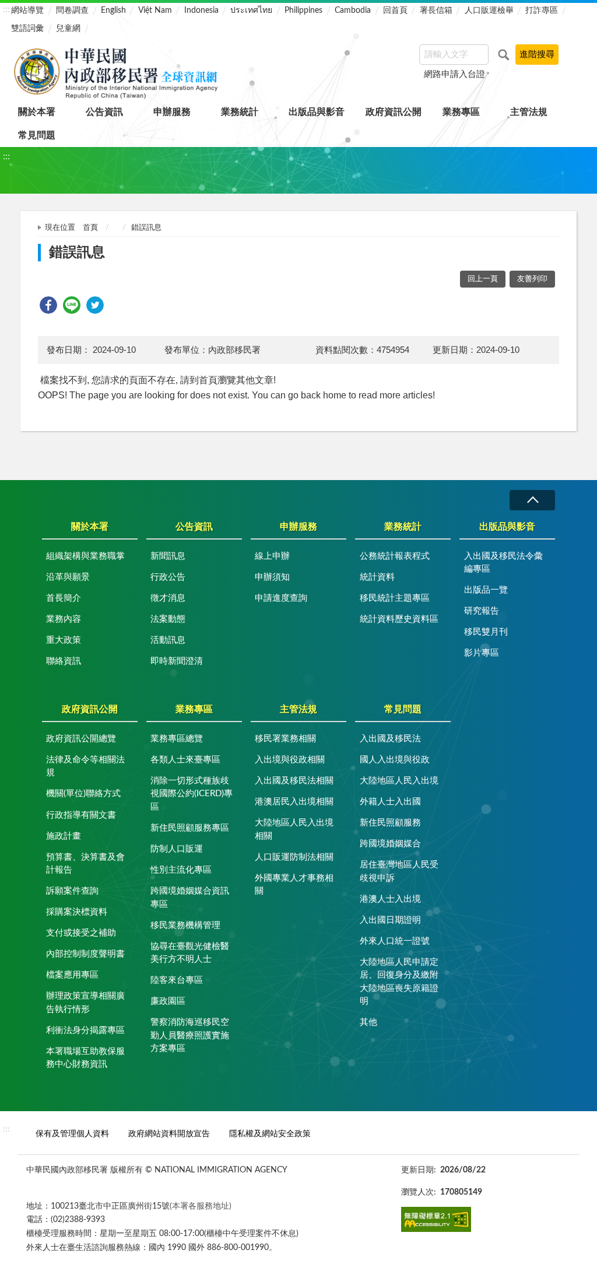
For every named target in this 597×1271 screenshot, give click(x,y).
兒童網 (68, 28)
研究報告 (481, 611)
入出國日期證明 (390, 920)
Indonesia (201, 10)
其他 (368, 1022)
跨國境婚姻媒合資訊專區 (189, 898)
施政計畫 (63, 836)
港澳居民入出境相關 (294, 801)
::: (6, 9)
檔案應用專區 (72, 975)
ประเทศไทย (251, 10)
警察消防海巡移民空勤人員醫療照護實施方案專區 (189, 1035)
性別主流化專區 (181, 870)
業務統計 (239, 112)
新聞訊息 (167, 556)
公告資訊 (104, 112)
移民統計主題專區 (395, 598)
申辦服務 (172, 112)
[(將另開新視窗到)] (436, 1219)
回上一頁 (483, 279)
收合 (532, 500)
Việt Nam (155, 10)
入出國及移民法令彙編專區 (503, 563)
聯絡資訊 (63, 661)
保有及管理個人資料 (72, 1133)
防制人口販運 (176, 849)
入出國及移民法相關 (294, 780)
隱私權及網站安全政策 (270, 1133)
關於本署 (36, 112)
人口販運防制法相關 (294, 857)
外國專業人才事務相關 (294, 885)
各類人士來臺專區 (185, 759)
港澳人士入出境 (390, 899)
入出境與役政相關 (290, 759)
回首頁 (395, 10)
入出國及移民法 (390, 738)
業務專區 (461, 112)
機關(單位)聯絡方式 (83, 793)
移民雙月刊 (486, 632)
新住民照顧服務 (390, 822)
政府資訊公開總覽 (81, 738)
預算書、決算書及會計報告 (85, 864)
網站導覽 (27, 10)
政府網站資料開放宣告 (169, 1133)
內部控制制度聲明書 (85, 954)
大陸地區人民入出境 (399, 780)
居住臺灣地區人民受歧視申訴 (399, 871)
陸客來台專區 (176, 980)
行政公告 (167, 577)
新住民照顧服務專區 (189, 828)
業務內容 (63, 619)
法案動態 (167, 619)
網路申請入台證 (454, 74)
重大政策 (63, 640)
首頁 (90, 228)
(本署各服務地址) (200, 1206)
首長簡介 (63, 598)
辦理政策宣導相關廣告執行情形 (85, 1003)
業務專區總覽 (176, 738)
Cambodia (353, 10)
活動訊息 (167, 640)
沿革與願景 (68, 577)
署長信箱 (436, 10)
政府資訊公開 (394, 112)
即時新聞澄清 (176, 661)
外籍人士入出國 (390, 801)
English (113, 10)
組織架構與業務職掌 (85, 556)
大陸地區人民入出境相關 (294, 829)
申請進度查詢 (281, 598)
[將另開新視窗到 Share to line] (71, 305)
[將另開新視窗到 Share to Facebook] (48, 305)
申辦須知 (272, 577)
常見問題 (36, 135)
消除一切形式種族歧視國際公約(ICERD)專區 (191, 793)
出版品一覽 (486, 590)
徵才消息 (167, 598)
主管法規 (528, 112)
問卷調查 (72, 10)
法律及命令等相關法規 (85, 766)
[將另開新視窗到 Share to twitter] (95, 305)
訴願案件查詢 (72, 891)
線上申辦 (272, 556)
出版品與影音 (317, 112)
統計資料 (377, 577)
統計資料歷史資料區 (399, 619)
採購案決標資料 (76, 912)
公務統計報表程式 (395, 556)
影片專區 (481, 653)
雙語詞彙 (27, 28)
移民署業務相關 (285, 738)
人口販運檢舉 (489, 10)
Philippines (303, 10)
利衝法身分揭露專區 (85, 1030)
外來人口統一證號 (395, 941)
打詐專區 (541, 10)
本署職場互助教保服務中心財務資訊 (85, 1058)
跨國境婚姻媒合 (390, 843)
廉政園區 (167, 1001)
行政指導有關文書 (81, 815)
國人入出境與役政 (395, 759)
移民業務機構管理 (185, 925)
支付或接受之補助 (81, 933)
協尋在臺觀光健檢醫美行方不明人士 (189, 953)
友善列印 (532, 279)
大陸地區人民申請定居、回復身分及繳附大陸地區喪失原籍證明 (399, 982)
